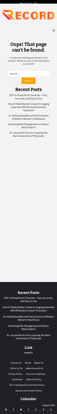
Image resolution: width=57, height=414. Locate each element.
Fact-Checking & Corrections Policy (26, 384)
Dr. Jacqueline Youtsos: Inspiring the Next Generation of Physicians (29, 134)
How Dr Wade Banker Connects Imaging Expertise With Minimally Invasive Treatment (28, 107)
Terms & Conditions (35, 373)
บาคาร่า (28, 352)
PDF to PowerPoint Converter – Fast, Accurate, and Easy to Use (28, 97)
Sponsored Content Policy (28, 390)
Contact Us (15, 362)
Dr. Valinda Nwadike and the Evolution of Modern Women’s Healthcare (29, 117)
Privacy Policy (15, 373)
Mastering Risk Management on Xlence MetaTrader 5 (28, 126)
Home (28, 362)
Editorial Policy (34, 379)
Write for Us (17, 368)
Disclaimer (17, 379)
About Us (38, 362)
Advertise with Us (34, 368)
